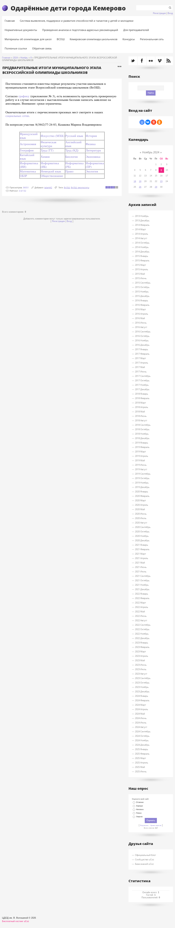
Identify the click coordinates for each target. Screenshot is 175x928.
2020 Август (141, 522)
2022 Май (140, 611)
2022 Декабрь (142, 638)
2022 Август (141, 620)
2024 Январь (141, 695)
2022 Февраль (142, 598)
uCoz (26, 921)
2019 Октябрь (142, 478)
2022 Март (140, 602)
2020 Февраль (142, 495)
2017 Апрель (141, 362)
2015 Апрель (141, 269)
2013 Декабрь (142, 220)
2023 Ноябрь (142, 687)
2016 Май (140, 318)
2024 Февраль (142, 700)
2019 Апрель (141, 456)
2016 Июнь (141, 322)
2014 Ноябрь (142, 247)
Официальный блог (145, 855)
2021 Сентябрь (143, 575)
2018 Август (141, 420)
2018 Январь (141, 393)
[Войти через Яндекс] (153, 122)
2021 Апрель (141, 558)
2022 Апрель (141, 607)
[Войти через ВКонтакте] (147, 122)
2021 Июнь (141, 567)
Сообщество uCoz (144, 859)
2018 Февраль (142, 398)
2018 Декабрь (142, 438)
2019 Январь (141, 442)
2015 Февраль (142, 260)
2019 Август (141, 469)
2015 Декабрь (142, 296)
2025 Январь (141, 749)
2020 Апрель (141, 504)
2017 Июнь (141, 371)
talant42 (48, 187)
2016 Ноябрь (142, 340)
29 (156, 187)
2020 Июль (140, 518)
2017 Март (140, 358)
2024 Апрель (141, 709)
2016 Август (141, 327)
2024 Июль (140, 722)
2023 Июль (140, 669)
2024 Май (140, 713)
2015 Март (140, 264)
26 (140, 187)
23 (161, 181)
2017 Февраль (142, 353)
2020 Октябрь (142, 531)
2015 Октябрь (142, 287)
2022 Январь (141, 593)
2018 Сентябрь (143, 424)
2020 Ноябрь (142, 535)
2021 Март (140, 553)
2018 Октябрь (142, 429)
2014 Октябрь (142, 242)
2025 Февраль (142, 753)
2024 (15, 57)
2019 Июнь (141, 464)
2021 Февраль (142, 549)
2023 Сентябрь (143, 678)
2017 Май (140, 367)
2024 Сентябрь (143, 731)
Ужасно (139, 817)
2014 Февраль (142, 224)
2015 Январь (141, 256)
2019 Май (140, 460)
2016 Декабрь (142, 344)
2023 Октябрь (142, 682)
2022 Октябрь (142, 629)
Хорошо (139, 806)
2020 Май (140, 509)
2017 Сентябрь (143, 376)
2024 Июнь (141, 718)
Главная (6, 57)
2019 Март (140, 451)
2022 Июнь (141, 615)
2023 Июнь (141, 664)
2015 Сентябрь (143, 282)
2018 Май (140, 411)
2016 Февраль (142, 304)
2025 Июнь (141, 771)
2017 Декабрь (142, 389)
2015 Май (140, 273)
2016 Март (140, 309)
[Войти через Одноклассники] (159, 122)
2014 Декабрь (142, 251)
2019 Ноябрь (142, 482)
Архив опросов (155, 825)
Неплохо (140, 809)
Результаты (144, 825)
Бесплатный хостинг (12, 921)
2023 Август (141, 673)
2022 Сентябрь (143, 624)
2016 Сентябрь (143, 331)
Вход (170, 13)
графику (23, 96)
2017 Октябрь (142, 380)
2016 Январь (141, 300)
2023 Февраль (142, 647)
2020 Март (140, 500)
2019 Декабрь (142, 487)
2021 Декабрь (142, 589)
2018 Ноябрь (142, 433)
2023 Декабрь (142, 691)
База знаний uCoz (144, 863)
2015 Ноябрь (142, 291)
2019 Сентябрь (143, 473)
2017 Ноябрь (142, 384)
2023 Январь (141, 642)
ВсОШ (67, 187)
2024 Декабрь (142, 744)
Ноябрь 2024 (150, 152)
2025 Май (140, 767)
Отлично (140, 802)
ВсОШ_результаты (80, 187)
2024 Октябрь (142, 735)
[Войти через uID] (142, 122)
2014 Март (140, 229)
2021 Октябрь (142, 580)
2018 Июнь (141, 416)
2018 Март (140, 402)
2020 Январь (141, 491)
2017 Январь (141, 349)
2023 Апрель (141, 655)
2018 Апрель (141, 407)
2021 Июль (140, 571)
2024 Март (140, 704)
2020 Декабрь (142, 540)
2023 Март (140, 651)
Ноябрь (24, 57)
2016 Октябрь (142, 336)
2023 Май (140, 660)
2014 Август (141, 238)
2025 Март (140, 758)
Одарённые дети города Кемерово (68, 8)
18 (135, 181)
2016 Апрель (141, 313)
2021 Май (140, 562)
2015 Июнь (141, 278)
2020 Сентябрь (143, 527)
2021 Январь (141, 544)
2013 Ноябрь (142, 216)
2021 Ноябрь (142, 584)
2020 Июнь (141, 513)
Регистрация (159, 13)
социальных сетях (17, 116)
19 (140, 181)
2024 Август (141, 727)
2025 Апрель (141, 762)
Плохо (139, 813)
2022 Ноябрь (142, 633)
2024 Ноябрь (142, 740)
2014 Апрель (141, 233)
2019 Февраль (142, 447)
